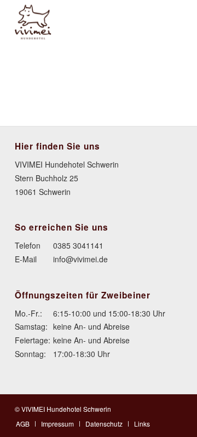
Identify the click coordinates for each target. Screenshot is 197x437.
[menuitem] (23, 423)
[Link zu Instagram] (174, 408)
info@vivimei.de (80, 259)
